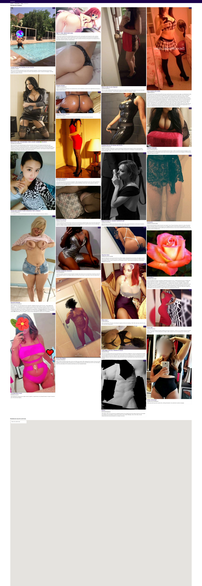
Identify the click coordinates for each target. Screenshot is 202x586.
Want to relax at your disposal (109, 87)
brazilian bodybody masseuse (64, 270)
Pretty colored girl (152, 399)
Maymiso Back (105, 255)
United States (17, 3)
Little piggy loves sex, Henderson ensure (112, 350)
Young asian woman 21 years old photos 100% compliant (26, 210)
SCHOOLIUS (12, 1)
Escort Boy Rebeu (61, 358)
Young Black (150, 277)
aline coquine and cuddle (153, 91)
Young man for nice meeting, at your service (22, 67)
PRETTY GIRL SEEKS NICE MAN (64, 33)
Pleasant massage (152, 147)
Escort (103, 410)
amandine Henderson (61, 178)
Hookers (11, 3)
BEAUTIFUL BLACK (61, 219)
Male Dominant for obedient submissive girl (113, 220)
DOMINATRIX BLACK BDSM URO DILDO (112, 145)
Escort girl (150, 327)
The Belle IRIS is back (16, 393)
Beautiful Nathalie (15, 302)
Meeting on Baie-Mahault (62, 114)
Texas (22, 3)
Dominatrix (150, 222)
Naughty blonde (60, 85)
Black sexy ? (105, 320)
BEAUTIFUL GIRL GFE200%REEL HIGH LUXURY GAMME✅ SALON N (29, 142)
